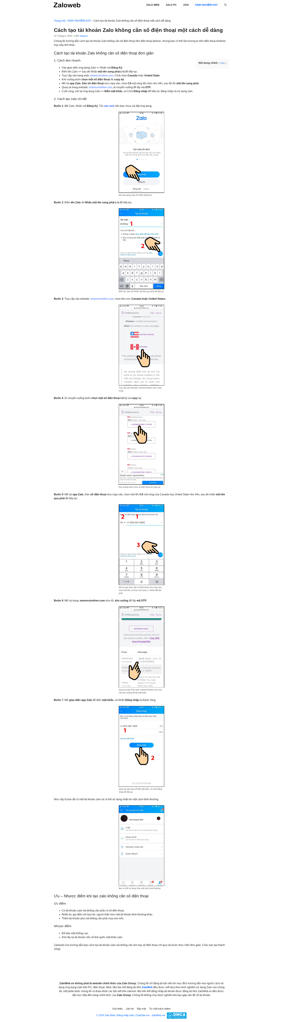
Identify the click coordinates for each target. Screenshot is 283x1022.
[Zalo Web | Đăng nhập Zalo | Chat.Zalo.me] (67, 5)
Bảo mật (141, 1008)
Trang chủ (60, 20)
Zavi (186, 4)
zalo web (109, 106)
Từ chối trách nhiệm (160, 1008)
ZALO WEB (152, 4)
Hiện (222, 63)
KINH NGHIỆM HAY (206, 4)
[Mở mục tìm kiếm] (225, 5)
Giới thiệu (117, 1008)
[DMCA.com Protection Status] (176, 1015)
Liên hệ (130, 1008)
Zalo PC (171, 4)
